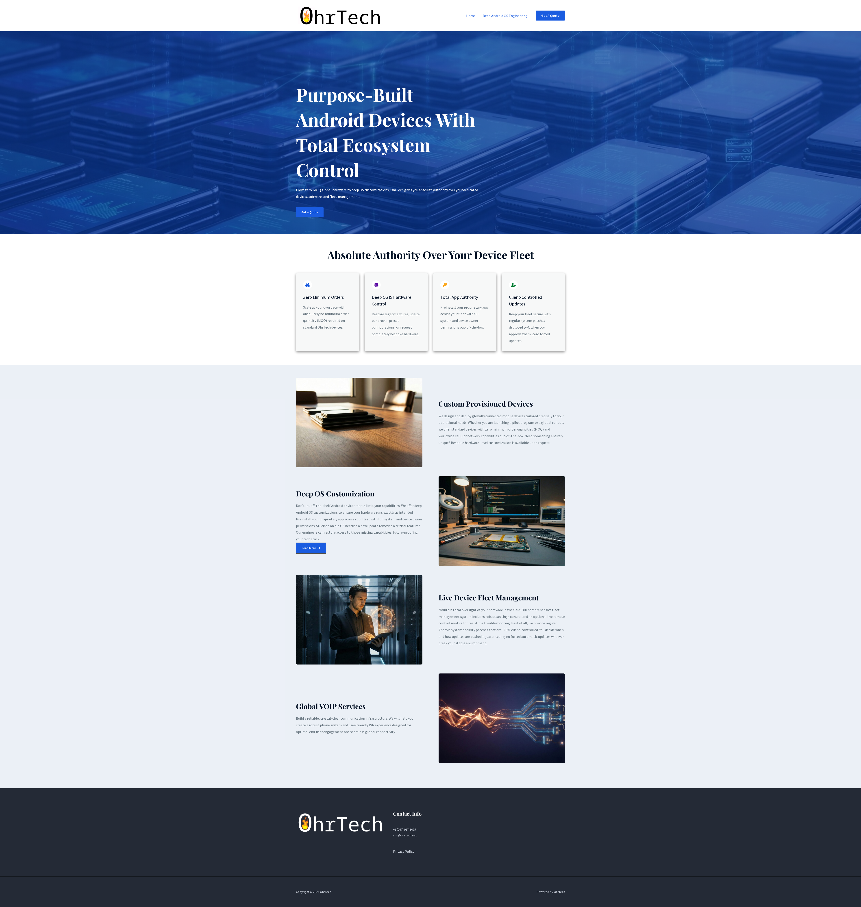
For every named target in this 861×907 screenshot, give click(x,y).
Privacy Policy (403, 851)
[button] (550, 16)
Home (471, 15)
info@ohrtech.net (405, 835)
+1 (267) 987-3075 (404, 829)
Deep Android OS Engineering (505, 15)
